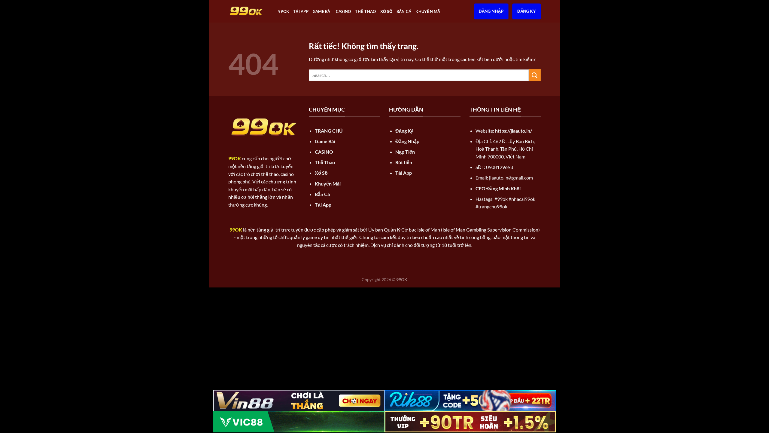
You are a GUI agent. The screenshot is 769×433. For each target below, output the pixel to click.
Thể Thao (365, 11)
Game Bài (322, 11)
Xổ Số (386, 11)
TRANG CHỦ (329, 131)
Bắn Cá (404, 11)
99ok (283, 11)
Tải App (301, 11)
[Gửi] (535, 75)
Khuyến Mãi (428, 11)
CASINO (343, 11)
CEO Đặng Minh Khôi (498, 188)
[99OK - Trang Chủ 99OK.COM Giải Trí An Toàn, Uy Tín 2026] (248, 11)
